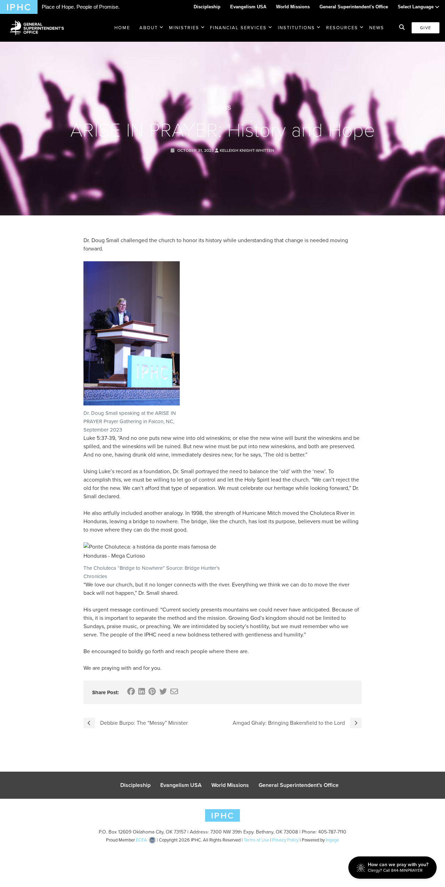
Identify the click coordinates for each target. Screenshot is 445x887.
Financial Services (238, 27)
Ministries (184, 27)
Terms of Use (256, 840)
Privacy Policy (285, 840)
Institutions (296, 27)
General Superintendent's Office (353, 6)
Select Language (416, 6)
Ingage (332, 840)
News (376, 27)
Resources (342, 27)
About (148, 27)
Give (425, 28)
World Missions (293, 6)
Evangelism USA (248, 6)
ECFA (141, 840)
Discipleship (207, 6)
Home (122, 27)
